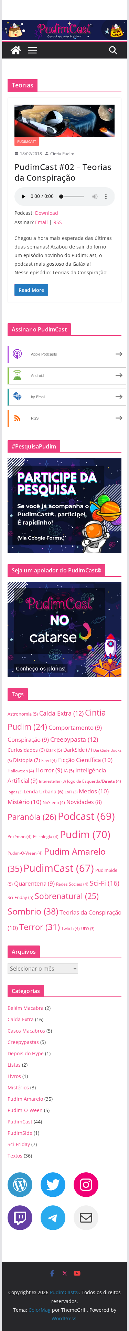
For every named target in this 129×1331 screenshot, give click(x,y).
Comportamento (75, 727)
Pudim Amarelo (25, 1099)
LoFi (71, 792)
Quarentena (34, 883)
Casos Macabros (26, 1030)
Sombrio (33, 911)
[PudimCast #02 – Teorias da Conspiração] (64, 121)
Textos (15, 1155)
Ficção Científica (85, 760)
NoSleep (54, 802)
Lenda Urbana (43, 791)
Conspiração (28, 739)
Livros (14, 1076)
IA (69, 771)
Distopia (26, 760)
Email (41, 222)
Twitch (70, 928)
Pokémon (20, 836)
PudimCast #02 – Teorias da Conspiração (62, 172)
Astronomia (23, 714)
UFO (87, 928)
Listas (14, 1064)
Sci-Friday (20, 897)
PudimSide (20, 1133)
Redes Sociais (72, 884)
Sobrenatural (67, 896)
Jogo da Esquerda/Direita (94, 781)
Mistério (24, 802)
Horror (48, 770)
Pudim (85, 834)
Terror (39, 926)
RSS (57, 222)
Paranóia (32, 816)
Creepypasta (74, 739)
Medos (94, 791)
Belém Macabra (26, 1008)
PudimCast (26, 141)
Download (46, 213)
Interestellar (52, 781)
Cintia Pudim (62, 154)
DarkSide (77, 749)
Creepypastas (23, 1042)
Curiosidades (26, 750)
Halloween (21, 771)
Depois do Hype (26, 1053)
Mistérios (18, 1087)
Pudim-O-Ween (25, 853)
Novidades (84, 802)
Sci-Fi (104, 883)
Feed (49, 760)
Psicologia (45, 836)
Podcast (86, 816)
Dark (54, 750)
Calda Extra (61, 713)
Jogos (15, 792)
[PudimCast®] (16, 50)
